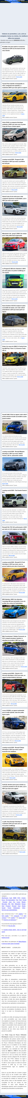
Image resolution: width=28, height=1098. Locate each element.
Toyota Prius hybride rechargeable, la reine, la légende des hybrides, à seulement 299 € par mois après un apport (14, 85)
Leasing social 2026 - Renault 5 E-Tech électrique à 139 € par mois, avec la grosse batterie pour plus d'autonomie (13, 564)
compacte (16, 916)
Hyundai (5, 902)
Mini (12, 904)
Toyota (9, 908)
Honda (24, 900)
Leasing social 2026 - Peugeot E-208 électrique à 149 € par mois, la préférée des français (13, 161)
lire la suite (19, 76)
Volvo (23, 908)
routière (13, 917)
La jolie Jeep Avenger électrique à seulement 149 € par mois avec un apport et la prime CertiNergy (14, 823)
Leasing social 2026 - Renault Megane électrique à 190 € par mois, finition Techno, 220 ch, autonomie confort (13, 453)
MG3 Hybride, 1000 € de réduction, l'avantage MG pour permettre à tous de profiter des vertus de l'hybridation (13, 601)
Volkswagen (16, 908)
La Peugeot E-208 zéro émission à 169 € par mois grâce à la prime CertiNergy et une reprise (14, 270)
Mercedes (4, 904)
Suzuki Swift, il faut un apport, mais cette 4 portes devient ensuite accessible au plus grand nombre (14, 416)
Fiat (17, 900)
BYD (19, 898)
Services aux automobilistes (9, 910)
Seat (19, 906)
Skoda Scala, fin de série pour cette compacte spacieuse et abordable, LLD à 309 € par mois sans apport (14, 198)
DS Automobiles (10, 900)
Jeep (10, 902)
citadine (21, 914)
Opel (3, 906)
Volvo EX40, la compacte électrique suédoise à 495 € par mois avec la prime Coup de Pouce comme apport (14, 124)
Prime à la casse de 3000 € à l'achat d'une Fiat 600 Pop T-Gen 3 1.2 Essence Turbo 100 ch (14, 348)
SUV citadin (5, 916)
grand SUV (22, 917)
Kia (14, 902)
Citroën (24, 898)
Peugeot (8, 906)
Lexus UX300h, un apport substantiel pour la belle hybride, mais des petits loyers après (13, 712)
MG (9, 904)
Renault (14, 906)
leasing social (5, 937)
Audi (10, 898)
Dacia (3, 900)
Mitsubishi (18, 904)
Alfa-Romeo (5, 898)
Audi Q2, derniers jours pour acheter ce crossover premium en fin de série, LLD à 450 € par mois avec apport (14, 786)
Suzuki (3, 908)
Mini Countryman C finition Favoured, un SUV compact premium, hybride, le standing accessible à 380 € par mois (14, 638)
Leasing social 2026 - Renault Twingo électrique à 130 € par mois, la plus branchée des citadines (13, 749)
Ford (20, 900)
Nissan (24, 904)
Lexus (18, 902)
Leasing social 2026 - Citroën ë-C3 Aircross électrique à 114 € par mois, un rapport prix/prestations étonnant (13, 675)
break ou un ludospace (10, 919)
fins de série (11, 925)
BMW (14, 898)
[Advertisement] (14, 18)
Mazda (23, 902)
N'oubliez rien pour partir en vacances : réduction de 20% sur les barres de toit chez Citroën (13, 48)
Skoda (23, 906)
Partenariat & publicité (19, 1096)
